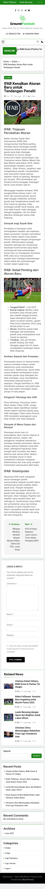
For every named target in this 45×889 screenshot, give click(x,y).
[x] (22, 10)
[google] (25, 10)
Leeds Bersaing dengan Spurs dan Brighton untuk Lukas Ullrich (24, 2)
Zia (8, 96)
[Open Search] (38, 42)
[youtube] (29, 10)
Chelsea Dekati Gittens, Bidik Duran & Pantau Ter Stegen (27, 684)
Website (10, 635)
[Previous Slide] (38, 2)
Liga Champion (11, 858)
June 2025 (9, 833)
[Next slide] (42, 2)
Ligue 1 (8, 868)
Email (10, 625)
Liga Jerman (10, 863)
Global (8, 77)
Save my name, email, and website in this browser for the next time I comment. (22, 649)
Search (6, 751)
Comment (12, 583)
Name (10, 614)
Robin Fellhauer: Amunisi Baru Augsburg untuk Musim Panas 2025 (10, 2)
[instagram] (18, 10)
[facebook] (15, 10)
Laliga (7, 853)
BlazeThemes (28, 879)
